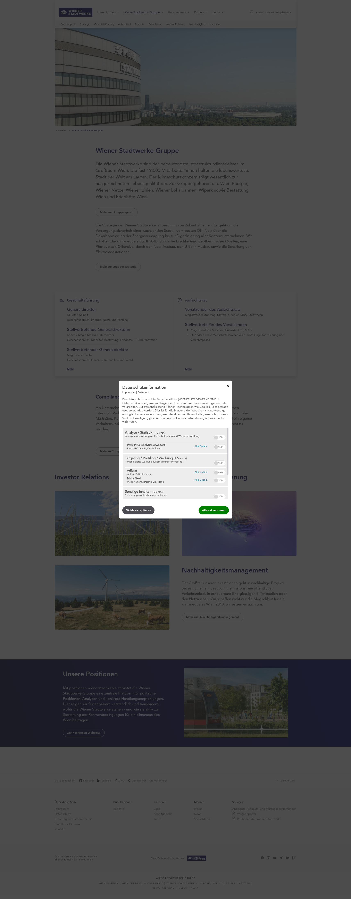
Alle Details (201, 446)
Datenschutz (145, 392)
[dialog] (175, 449)
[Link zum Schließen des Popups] (228, 386)
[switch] (219, 436)
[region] (175, 463)
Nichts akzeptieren (138, 510)
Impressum (128, 392)
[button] (216, 437)
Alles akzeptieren (213, 510)
